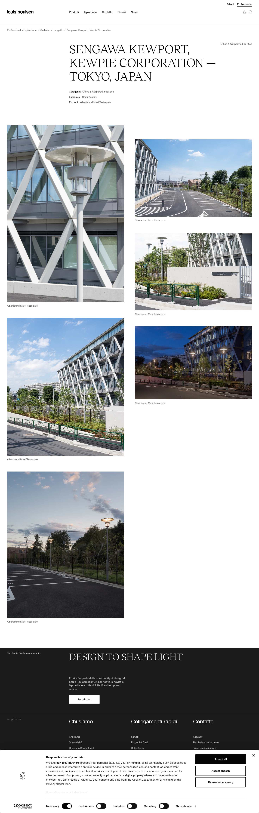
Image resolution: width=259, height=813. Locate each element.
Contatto (198, 736)
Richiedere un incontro (206, 742)
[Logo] (20, 12)
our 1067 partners (68, 762)
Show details (183, 806)
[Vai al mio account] (244, 15)
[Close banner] (253, 755)
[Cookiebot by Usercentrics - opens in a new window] (22, 806)
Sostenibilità (75, 742)
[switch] (101, 806)
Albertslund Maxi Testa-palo (95, 102)
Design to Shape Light (81, 747)
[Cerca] (250, 15)
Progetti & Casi (139, 742)
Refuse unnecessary (220, 782)
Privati (230, 4)
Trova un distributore (204, 747)
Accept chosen (220, 770)
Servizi (134, 736)
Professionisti (244, 4)
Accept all (221, 759)
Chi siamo (74, 736)
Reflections (137, 747)
